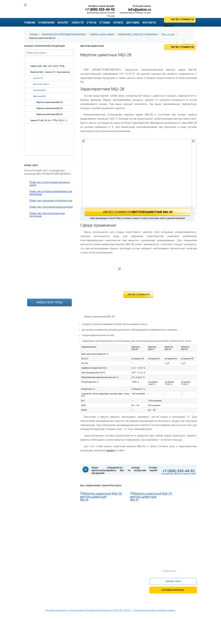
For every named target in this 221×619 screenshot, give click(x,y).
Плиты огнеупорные (38, 126)
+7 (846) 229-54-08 (56, 591)
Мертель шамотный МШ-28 (49, 102)
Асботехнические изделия (42, 145)
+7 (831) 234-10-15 (56, 579)
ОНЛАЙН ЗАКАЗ (173, 581)
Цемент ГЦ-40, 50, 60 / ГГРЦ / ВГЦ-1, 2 (48, 120)
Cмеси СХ (38, 78)
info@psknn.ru (139, 9)
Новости (78, 22)
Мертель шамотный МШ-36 (49, 108)
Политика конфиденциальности (165, 601)
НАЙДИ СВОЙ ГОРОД (49, 302)
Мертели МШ (39, 96)
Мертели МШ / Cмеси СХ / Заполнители (50, 72)
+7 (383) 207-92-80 (56, 585)
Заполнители (39, 90)
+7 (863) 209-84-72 (56, 582)
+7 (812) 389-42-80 (56, 576)
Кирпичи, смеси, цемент (40, 59)
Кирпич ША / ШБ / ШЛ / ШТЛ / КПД (47, 66)
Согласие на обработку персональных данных (172, 597)
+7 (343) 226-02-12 (56, 588)
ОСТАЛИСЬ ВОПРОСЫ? (173, 590)
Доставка (132, 22)
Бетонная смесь (41, 84)
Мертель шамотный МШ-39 (49, 114)
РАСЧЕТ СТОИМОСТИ (182, 19)
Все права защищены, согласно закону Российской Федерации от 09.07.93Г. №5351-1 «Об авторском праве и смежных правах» (110, 610)
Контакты (190, 554)
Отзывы (104, 22)
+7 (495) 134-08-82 (56, 573)
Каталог (63, 22)
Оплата (118, 22)
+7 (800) (100, 9)
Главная (29, 22)
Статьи (91, 22)
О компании (46, 22)
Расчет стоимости (139, 294)
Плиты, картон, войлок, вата (43, 133)
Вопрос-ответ (111, 554)
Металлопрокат (36, 152)
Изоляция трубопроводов (41, 139)
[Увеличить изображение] (137, 176)
